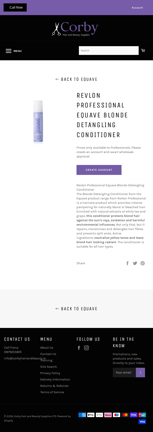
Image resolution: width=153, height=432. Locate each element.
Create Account (99, 169)
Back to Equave (78, 79)
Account (137, 7)
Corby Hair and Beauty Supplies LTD (35, 416)
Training (46, 360)
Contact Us (48, 354)
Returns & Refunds (54, 386)
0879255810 (13, 352)
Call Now (16, 7)
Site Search (48, 367)
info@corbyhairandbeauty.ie (25, 358)
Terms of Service (52, 392)
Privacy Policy (50, 373)
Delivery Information (55, 379)
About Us (46, 347)
